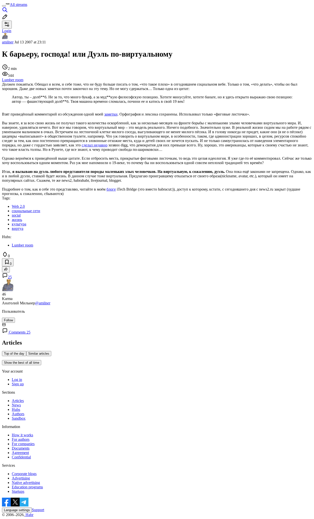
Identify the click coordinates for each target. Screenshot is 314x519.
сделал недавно (94, 145)
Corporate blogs (24, 474)
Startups (18, 491)
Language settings (17, 510)
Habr (29, 515)
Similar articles (38, 353)
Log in (17, 379)
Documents (20, 448)
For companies (23, 444)
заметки (111, 114)
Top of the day (14, 353)
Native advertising (26, 482)
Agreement (20, 453)
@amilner (42, 303)
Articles (18, 401)
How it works (22, 435)
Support (38, 510)
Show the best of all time (21, 362)
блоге (111, 189)
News (16, 405)
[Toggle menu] (4, 6)
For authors (20, 439)
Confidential (21, 457)
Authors (18, 414)
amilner (7, 42)
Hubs (16, 409)
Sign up (18, 384)
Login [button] (6, 31)
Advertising (21, 478)
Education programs (27, 487)
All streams (18, 4)
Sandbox (19, 418)
